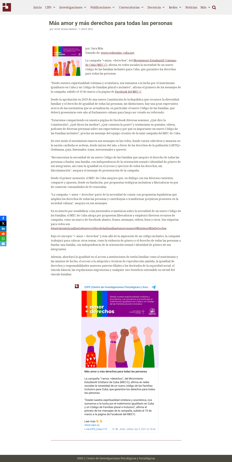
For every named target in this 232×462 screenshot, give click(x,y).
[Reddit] (3, 233)
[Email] (3, 243)
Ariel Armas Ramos (65, 29)
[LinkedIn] (3, 228)
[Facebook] (3, 218)
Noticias (191, 7)
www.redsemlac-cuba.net (117, 53)
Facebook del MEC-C (128, 92)
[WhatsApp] (3, 238)
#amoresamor (126, 228)
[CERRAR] (214, 7)
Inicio (37, 7)
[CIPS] (7, 7)
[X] (3, 223)
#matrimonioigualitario (66, 228)
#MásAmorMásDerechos (150, 228)
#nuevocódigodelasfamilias (99, 228)
